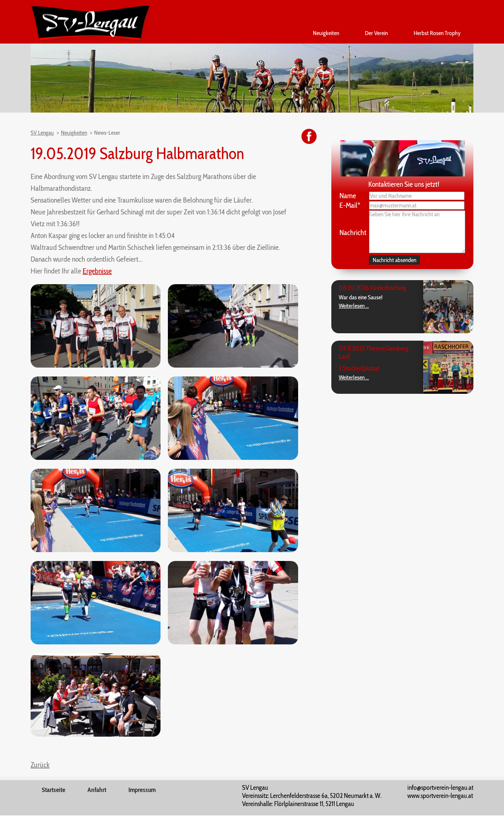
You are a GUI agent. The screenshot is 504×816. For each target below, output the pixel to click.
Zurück (40, 764)
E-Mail (349, 205)
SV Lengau (42, 132)
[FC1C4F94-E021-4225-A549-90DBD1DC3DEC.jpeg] (233, 550)
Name (347, 195)
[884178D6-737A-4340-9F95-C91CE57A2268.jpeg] (95, 734)
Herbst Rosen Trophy (437, 33)
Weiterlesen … (354, 305)
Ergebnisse (97, 270)
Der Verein (376, 33)
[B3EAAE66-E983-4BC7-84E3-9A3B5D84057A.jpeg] (95, 458)
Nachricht (352, 232)
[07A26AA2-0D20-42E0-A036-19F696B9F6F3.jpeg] (233, 365)
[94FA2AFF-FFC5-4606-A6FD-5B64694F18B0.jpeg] (95, 365)
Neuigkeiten (326, 33)
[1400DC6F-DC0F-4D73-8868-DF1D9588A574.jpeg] (233, 642)
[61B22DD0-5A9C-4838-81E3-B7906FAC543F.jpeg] (95, 550)
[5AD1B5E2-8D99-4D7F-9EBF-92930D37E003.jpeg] (95, 642)
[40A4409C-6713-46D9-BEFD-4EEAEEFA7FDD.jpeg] (233, 458)
